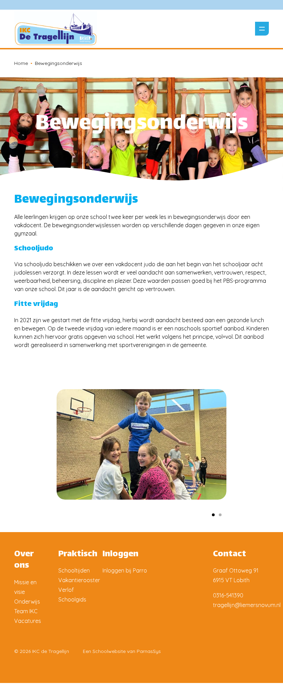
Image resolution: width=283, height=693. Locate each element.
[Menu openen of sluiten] (262, 29)
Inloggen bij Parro (125, 570)
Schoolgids (72, 599)
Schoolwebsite (109, 651)
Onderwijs (27, 601)
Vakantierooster (79, 580)
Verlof (66, 589)
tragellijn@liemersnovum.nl (247, 604)
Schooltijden (74, 570)
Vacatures (27, 620)
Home (21, 63)
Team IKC (26, 611)
